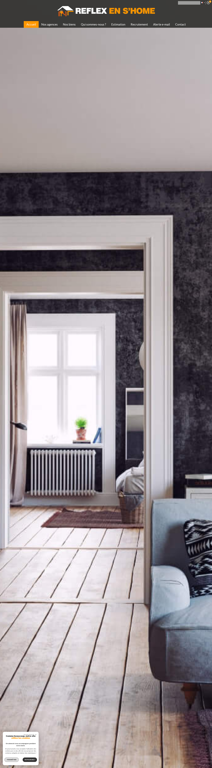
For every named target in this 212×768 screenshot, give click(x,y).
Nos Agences (49, 24)
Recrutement (139, 24)
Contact (180, 24)
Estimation (118, 24)
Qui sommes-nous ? (93, 24)
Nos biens (69, 24)
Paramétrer (11, 760)
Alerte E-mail (161, 24)
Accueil (31, 24)
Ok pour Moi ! (30, 760)
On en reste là (29, 735)
